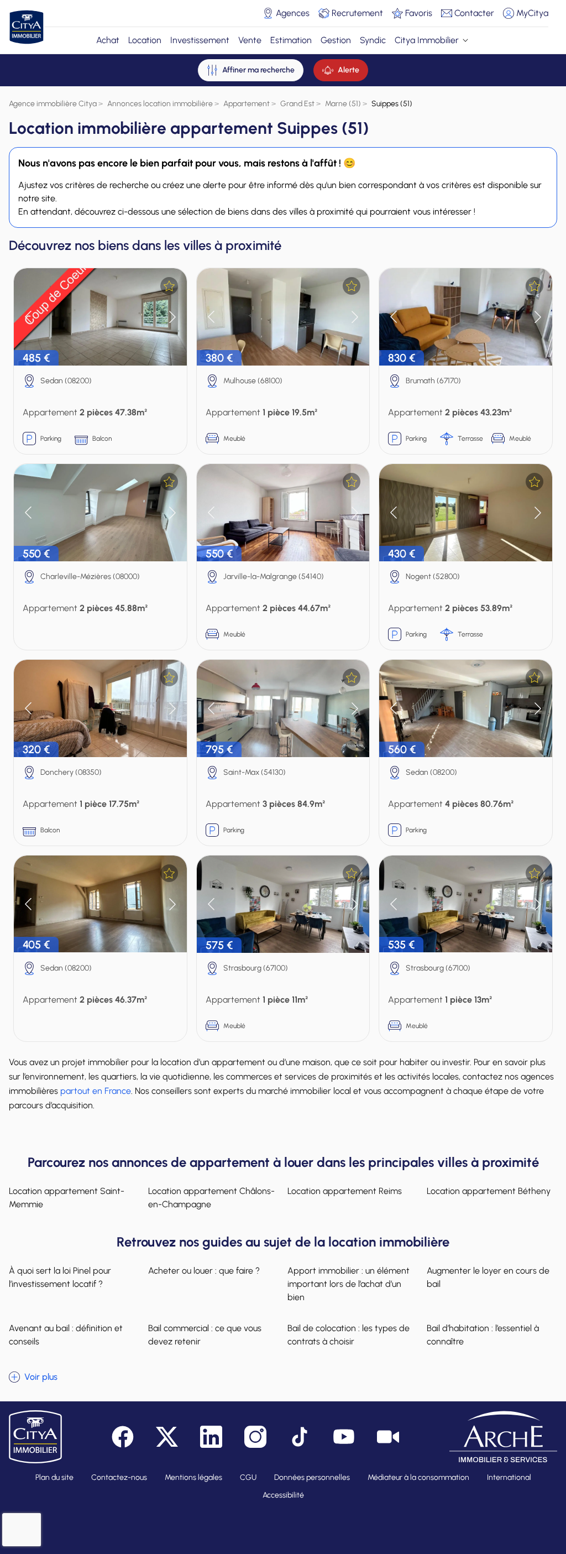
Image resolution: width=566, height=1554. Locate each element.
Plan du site (54, 1477)
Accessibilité (283, 1495)
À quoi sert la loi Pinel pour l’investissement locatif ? (60, 1277)
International (509, 1477)
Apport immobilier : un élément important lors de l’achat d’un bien (348, 1283)
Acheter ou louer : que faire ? (204, 1270)
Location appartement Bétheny (489, 1191)
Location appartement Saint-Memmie (66, 1197)
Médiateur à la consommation (418, 1477)
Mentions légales (193, 1477)
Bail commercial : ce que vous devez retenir (204, 1335)
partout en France (95, 1091)
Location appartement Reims (344, 1191)
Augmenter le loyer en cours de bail (488, 1277)
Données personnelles (312, 1477)
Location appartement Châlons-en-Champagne (211, 1197)
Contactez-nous (119, 1477)
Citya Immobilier (427, 40)
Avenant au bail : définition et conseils (66, 1335)
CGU (248, 1477)
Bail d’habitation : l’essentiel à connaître (483, 1335)
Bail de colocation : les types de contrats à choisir (348, 1335)
